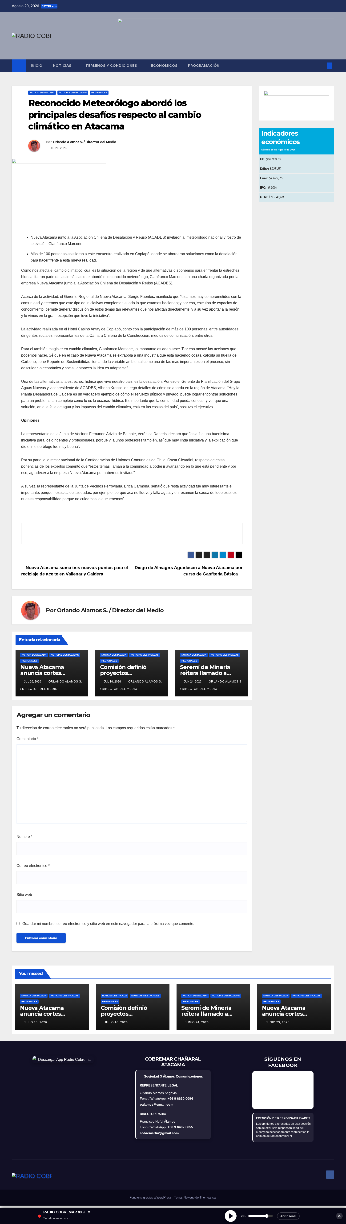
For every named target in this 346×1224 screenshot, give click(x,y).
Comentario (27, 739)
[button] (322, 65)
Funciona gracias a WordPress (151, 1197)
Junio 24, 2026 (197, 1022)
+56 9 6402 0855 (180, 1127)
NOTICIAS (63, 65)
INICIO (37, 65)
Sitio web (24, 895)
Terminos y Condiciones (111, 65)
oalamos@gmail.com (156, 1104)
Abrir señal (288, 1216)
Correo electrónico (33, 866)
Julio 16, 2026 (35, 1022)
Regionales (99, 92)
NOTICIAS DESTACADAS (73, 92)
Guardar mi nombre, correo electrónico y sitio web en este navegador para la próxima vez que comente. (108, 924)
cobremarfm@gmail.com (159, 1133)
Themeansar (208, 1197)
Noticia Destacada (42, 92)
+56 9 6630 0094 (180, 1098)
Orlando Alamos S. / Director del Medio (84, 142)
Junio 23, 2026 (278, 1022)
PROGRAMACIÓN (204, 65)
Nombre (24, 837)
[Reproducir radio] (231, 1216)
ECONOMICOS (164, 65)
